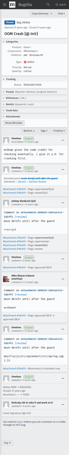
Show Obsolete (13, 122)
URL (23, 98)
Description (18, 142)
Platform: (16, 55)
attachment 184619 (34, 212)
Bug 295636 (23, 22)
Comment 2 (17, 204)
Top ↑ (7, 442)
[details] (55, 212)
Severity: (17, 71)
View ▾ (61, 13)
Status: (18, 84)
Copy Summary (40, 13)
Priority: (17, 67)
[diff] (8, 216)
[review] (21, 216)
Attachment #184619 (14, 189)
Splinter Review (37, 181)
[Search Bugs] (48, 5)
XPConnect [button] (31, 51)
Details (22, 181)
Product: (17, 47)
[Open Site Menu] (5, 5)
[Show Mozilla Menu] (12, 5)
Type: (19, 62)
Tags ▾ (44, 130)
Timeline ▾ (59, 130)
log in (20, 421)
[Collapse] (63, 140)
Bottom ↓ (29, 130)
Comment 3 (17, 282)
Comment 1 (17, 171)
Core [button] (27, 47)
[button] (60, 5)
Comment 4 (17, 331)
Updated (16, 260)
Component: (15, 51)
